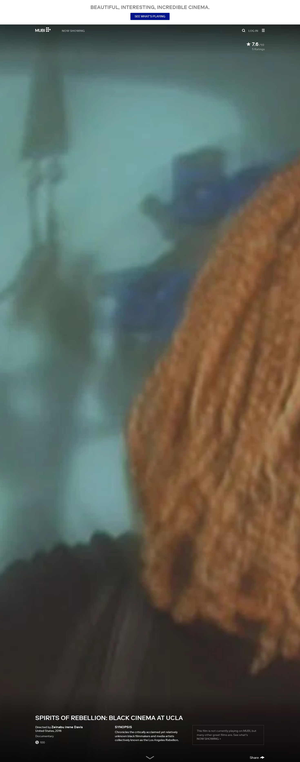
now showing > (209, 739)
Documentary (44, 736)
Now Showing (73, 30)
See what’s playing (150, 16)
